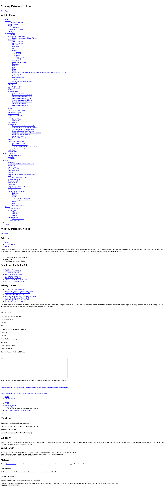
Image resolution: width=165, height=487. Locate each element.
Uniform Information (14, 188)
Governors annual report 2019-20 (22, 100)
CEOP (7, 397)
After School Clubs (14, 220)
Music (14, 71)
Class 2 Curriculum (18, 43)
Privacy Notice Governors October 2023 (17, 298)
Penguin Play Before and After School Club (21, 174)
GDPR (10, 90)
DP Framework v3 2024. (12, 276)
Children (7, 207)
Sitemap (7, 403)
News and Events (10, 153)
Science (14, 79)
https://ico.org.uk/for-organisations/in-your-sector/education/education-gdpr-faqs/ (25, 393)
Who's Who (12, 26)
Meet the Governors (18, 93)
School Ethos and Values (15, 29)
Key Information (10, 33)
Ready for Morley (13, 181)
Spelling (18, 59)
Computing (15, 60)
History (14, 65)
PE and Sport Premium (15, 112)
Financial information (14, 88)
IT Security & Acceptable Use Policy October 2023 (20, 296)
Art (13, 48)
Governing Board (13, 91)
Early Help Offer (13, 167)
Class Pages (12, 210)
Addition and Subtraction (23, 198)
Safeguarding (12, 124)
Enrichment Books (17, 205)
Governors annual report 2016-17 (22, 105)
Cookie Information (10, 405)
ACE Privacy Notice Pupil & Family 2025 (17, 293)
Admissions (11, 162)
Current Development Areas (16, 36)
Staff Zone (11, 150)
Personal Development (15, 115)
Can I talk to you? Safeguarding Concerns (25, 127)
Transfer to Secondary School (17, 186)
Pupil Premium (12, 122)
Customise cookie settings (23, 433)
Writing (18, 55)
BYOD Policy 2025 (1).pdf (13, 271)
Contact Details (13, 24)
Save (17, 485)
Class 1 (14, 212)
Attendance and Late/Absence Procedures (21, 164)
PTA (9, 176)
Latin (13, 67)
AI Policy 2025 (9, 269)
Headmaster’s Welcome (15, 22)
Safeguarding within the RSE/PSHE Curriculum (26, 133)
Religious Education (18, 77)
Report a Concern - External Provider (23, 126)
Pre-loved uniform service (20, 177)
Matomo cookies (11, 464)
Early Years (15, 46)
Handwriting (20, 57)
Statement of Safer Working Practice (23, 129)
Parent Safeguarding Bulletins (21, 134)
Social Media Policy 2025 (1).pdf (15, 281)
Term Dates (11, 184)
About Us (8, 21)
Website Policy (9, 407)
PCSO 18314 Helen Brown (16, 110)
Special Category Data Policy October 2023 (18, 300)
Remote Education (14, 208)
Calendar (11, 157)
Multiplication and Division (24, 200)
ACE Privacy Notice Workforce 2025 (16, 289)
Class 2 (14, 214)
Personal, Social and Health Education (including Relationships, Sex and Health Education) (39, 72)
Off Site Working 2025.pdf (13, 278)
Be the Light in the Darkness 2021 (26, 146)
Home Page (4, 11)
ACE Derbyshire (13, 28)
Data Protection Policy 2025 (13, 274)
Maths (14, 69)
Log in (7, 224)
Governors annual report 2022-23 (22, 95)
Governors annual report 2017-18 (22, 103)
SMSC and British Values (16, 141)
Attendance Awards (18, 219)
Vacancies (11, 31)
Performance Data (13, 114)
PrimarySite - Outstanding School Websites (18, 410)
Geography (15, 64)
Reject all (4, 433)
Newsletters (11, 158)
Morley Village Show (14, 155)
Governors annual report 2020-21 (22, 98)
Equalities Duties (17, 86)
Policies (10, 117)
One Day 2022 (20, 148)
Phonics (18, 52)
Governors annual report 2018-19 (22, 102)
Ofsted (10, 108)
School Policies (16, 119)
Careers (18, 74)
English (14, 50)
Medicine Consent (13, 170)
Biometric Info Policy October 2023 (15, 301)
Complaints (11, 165)
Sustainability (12, 152)
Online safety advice (18, 136)
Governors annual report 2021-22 (22, 96)
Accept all (11, 433)
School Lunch (12, 183)
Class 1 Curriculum (18, 41)
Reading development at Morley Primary (24, 38)
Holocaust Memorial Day (20, 145)
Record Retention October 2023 (14, 294)
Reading (18, 53)
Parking (10, 172)
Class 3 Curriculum (18, 45)
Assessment (11, 34)
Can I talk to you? (10, 398)
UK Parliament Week (18, 143)
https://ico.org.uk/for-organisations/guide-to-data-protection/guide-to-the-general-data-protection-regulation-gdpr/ (34, 387)
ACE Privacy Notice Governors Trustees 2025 (19, 291)
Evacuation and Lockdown (16, 169)
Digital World (12, 83)
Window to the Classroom (16, 191)
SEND (10, 139)
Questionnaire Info (14, 179)
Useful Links (12, 189)
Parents (7, 160)
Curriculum (11, 40)
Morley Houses (13, 217)
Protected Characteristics (19, 138)
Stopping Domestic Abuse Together (23, 131)
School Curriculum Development (22, 81)
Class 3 (14, 215)
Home (6, 19)
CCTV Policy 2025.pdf (12, 272)
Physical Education (18, 76)
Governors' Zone (13, 107)
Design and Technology (19, 62)
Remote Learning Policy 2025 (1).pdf (16, 279)
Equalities (11, 84)
